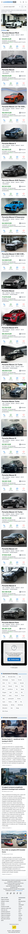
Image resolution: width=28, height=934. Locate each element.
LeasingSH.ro (17, 930)
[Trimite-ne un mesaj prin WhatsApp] (7, 893)
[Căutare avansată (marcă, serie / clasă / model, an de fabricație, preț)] (25, 6)
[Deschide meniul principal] (2, 2)
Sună (4, 48)
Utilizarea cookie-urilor (6, 908)
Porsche (20, 908)
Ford (20, 911)
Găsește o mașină (5, 901)
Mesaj (17, 48)
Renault (20, 918)
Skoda (20, 913)
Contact (3, 904)
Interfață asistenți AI (5, 911)
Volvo (20, 910)
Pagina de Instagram (5, 915)
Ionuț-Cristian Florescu (14, 927)
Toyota (20, 906)
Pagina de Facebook (5, 913)
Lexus (20, 917)
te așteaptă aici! (19, 890)
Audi (20, 903)
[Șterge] (20, 7)
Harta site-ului (4, 910)
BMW (20, 899)
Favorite (23, 48)
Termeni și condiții (5, 906)
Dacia (20, 920)
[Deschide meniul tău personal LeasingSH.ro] (23, 2)
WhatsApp (11, 48)
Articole (2, 903)
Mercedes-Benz (22, 901)
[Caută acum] (22, 7)
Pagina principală (5, 899)
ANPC (2, 920)
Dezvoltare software (5, 918)
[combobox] (12, 6)
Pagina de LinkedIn (5, 917)
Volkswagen (21, 904)
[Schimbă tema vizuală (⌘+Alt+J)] (26, 2)
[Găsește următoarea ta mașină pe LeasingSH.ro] (9, 2)
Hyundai (20, 915)
